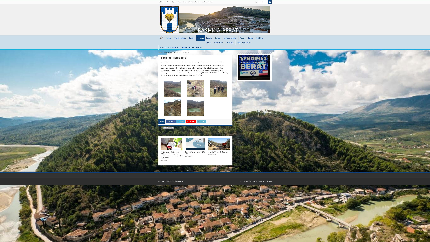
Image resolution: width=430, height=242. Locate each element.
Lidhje (161, 2)
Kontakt (210, 2)
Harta (185, 2)
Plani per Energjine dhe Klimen (170, 47)
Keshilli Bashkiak (180, 38)
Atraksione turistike (230, 38)
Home (160, 52)
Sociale (250, 38)
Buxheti (191, 38)
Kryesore (161, 37)
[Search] (270, 2)
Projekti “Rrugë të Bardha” (217, 152)
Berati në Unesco (194, 2)
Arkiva (208, 43)
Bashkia (168, 38)
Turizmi (242, 38)
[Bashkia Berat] (215, 19)
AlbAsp (269, 181)
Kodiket (204, 2)
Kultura (217, 38)
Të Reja (181, 62)
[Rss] (256, 2)
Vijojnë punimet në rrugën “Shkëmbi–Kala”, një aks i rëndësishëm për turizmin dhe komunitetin (171, 155)
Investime (201, 38)
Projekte (209, 38)
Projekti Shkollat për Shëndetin (192, 47)
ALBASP (254, 181)
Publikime (259, 38)
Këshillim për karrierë (243, 43)
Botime (168, 2)
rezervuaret (168, 128)
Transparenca (218, 43)
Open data (230, 43)
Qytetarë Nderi (176, 2)
